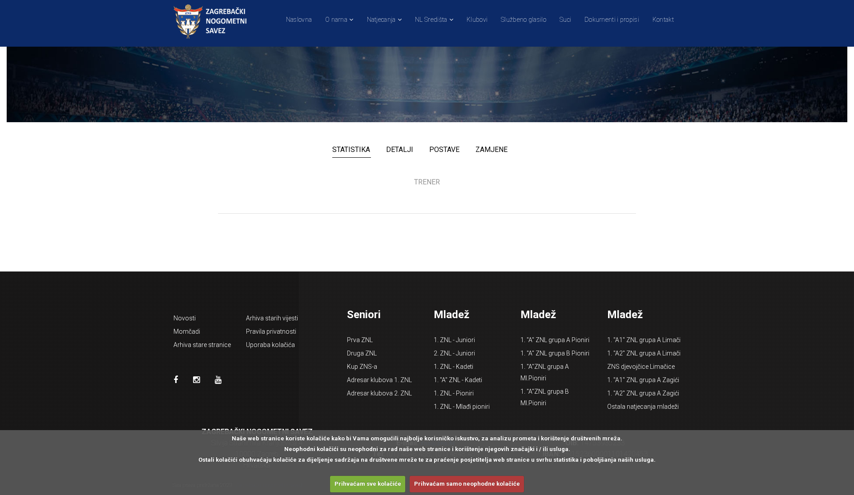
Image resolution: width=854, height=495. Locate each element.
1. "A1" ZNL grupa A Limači (644, 339)
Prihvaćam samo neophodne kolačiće (467, 483)
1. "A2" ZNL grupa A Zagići (643, 393)
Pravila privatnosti (271, 331)
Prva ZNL (360, 339)
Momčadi (186, 331)
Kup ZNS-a (362, 366)
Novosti (184, 318)
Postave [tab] (444, 149)
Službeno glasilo (523, 19)
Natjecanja (381, 19)
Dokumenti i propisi (611, 19)
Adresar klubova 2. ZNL (379, 393)
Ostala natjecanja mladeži (643, 406)
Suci (565, 19)
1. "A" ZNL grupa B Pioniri (554, 353)
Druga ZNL (362, 353)
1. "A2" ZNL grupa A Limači (644, 353)
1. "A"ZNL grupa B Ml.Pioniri (544, 397)
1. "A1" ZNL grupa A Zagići (643, 379)
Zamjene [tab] (491, 149)
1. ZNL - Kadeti (453, 366)
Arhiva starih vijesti (272, 318)
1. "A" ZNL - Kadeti (458, 379)
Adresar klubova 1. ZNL (379, 379)
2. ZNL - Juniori (454, 353)
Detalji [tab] (399, 149)
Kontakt (663, 19)
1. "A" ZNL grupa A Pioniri (554, 339)
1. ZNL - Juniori (454, 339)
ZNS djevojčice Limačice (641, 366)
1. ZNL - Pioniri (454, 393)
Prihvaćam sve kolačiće (367, 483)
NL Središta (431, 19)
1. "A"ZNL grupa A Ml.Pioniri (544, 372)
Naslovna (299, 19)
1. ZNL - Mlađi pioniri (462, 406)
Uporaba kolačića (270, 344)
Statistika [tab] (351, 149)
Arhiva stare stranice (202, 344)
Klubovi (477, 19)
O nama (336, 19)
